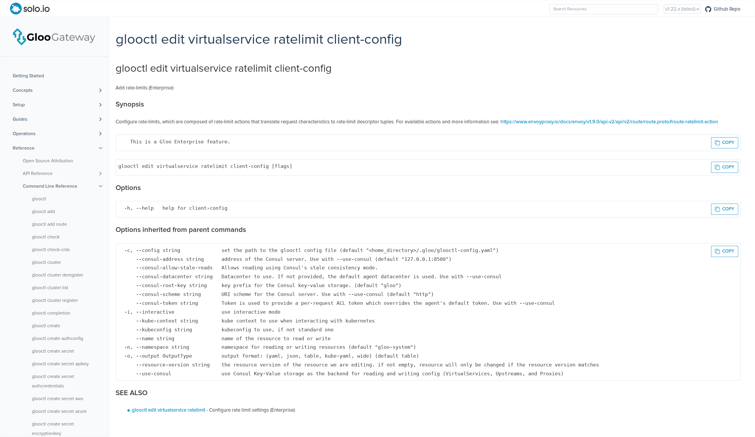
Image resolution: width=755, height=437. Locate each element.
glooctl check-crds (51, 250)
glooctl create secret (53, 351)
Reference (24, 148)
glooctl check (46, 237)
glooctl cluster (46, 262)
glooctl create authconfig (57, 338)
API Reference (37, 173)
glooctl (39, 199)
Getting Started (28, 76)
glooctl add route (49, 224)
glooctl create (46, 326)
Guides (20, 119)
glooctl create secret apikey (60, 364)
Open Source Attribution (48, 161)
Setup (19, 105)
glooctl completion (51, 313)
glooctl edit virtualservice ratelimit (168, 410)
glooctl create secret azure (59, 411)
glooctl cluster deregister (57, 275)
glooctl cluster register (55, 300)
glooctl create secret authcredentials (53, 381)
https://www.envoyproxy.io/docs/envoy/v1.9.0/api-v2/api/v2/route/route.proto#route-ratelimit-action (609, 122)
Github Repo (727, 9)
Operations (24, 134)
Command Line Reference (50, 186)
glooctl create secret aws (57, 399)
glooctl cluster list (50, 288)
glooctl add (43, 212)
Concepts (22, 90)
